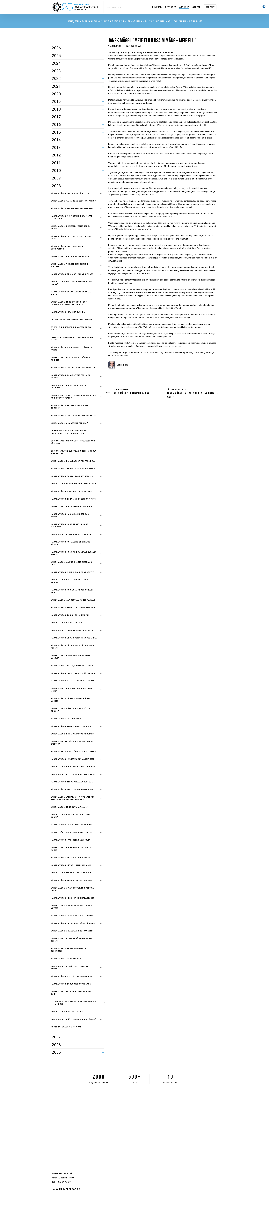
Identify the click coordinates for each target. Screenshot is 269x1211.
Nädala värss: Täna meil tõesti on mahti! (73, 499)
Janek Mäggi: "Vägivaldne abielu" (69, 623)
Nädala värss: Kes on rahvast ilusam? (72, 880)
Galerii (196, 7)
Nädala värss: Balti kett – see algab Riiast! (71, 237)
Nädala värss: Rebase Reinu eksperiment (73, 209)
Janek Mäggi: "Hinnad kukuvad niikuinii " (72, 734)
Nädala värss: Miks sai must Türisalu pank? (71, 348)
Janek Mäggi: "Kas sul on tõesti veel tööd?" (71, 816)
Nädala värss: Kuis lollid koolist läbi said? (72, 591)
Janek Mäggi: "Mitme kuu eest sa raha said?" (71, 993)
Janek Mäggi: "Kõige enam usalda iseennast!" (69, 386)
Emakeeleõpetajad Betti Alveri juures (71, 832)
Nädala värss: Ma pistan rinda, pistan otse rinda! (72, 217)
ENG (114, 8)
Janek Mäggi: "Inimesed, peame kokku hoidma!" (70, 227)
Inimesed (156, 7)
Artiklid (184, 7)
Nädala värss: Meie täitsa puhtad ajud (72, 976)
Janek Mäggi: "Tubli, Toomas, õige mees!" (72, 630)
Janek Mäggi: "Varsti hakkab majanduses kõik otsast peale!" (73, 396)
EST (108, 8)
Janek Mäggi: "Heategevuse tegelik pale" (73, 534)
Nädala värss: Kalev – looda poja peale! (73, 681)
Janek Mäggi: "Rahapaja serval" (68, 1012)
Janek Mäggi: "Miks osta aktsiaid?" (70, 807)
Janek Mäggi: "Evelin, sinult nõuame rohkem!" (70, 359)
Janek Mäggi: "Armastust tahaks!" (69, 423)
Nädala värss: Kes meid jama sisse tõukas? (69, 407)
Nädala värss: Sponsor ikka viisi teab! (72, 274)
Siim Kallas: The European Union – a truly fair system (73, 452)
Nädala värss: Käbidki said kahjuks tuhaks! (70, 515)
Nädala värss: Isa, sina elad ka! (68, 312)
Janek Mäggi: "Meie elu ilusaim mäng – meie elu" (75, 1003)
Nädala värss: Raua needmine (67, 959)
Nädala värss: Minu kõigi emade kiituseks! (73, 752)
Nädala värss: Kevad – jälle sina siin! (71, 865)
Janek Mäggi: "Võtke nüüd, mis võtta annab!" (70, 710)
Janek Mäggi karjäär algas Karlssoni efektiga (72, 742)
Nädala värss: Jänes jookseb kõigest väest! (71, 700)
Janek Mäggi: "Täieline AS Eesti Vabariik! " (73, 201)
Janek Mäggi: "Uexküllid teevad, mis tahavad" (70, 967)
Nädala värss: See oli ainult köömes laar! (74, 673)
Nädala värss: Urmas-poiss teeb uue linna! (74, 638)
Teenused (170, 7)
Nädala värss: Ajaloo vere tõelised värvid (70, 376)
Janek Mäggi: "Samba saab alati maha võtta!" (71, 907)
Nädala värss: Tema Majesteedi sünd (71, 726)
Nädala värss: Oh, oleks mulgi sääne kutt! (74, 368)
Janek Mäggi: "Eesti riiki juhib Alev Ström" (74, 484)
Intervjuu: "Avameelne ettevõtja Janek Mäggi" (72, 338)
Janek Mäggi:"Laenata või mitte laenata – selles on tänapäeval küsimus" (73, 798)
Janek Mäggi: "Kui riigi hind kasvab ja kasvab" (71, 849)
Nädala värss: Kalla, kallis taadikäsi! (72, 666)
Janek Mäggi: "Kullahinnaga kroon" (70, 256)
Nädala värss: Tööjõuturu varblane (71, 984)
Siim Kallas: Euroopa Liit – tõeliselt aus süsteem (73, 442)
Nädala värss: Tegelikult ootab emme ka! (73, 608)
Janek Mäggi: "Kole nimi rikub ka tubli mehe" (71, 689)
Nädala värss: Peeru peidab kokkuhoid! (72, 789)
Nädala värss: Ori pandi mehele (68, 719)
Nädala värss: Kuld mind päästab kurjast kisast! (73, 553)
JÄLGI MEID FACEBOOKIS (66, 1189)
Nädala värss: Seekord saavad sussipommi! (67, 247)
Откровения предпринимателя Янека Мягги (71, 328)
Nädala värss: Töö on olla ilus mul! (70, 615)
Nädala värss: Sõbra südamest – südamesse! (68, 950)
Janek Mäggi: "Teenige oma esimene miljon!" (69, 265)
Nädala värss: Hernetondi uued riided (71, 825)
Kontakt (210, 7)
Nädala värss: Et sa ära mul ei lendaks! (72, 916)
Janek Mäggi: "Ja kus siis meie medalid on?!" (71, 563)
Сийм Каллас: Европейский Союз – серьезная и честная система (70, 432)
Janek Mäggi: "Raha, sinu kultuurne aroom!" (70, 581)
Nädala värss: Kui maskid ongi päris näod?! (70, 543)
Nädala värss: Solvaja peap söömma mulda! (71, 293)
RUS (119, 8)
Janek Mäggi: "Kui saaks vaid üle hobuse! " (73, 767)
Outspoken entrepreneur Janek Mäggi (71, 320)
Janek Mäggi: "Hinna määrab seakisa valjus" (71, 657)
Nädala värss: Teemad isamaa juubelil (72, 782)
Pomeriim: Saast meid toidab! (66, 1027)
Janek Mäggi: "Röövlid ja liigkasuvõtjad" (73, 1019)
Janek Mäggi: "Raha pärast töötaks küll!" (73, 461)
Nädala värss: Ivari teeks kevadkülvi (71, 840)
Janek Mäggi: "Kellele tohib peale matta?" (74, 774)
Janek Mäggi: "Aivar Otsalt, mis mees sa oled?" (72, 889)
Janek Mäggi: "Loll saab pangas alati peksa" (71, 283)
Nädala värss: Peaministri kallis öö (71, 858)
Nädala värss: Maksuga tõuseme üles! (71, 491)
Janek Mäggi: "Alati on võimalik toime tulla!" (71, 940)
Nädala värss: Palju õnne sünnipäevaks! (73, 923)
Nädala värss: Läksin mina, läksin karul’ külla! (73, 647)
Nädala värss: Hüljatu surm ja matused (72, 759)
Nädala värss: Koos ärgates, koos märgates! (69, 525)
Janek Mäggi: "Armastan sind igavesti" (72, 931)
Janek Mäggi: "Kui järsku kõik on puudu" (72, 507)
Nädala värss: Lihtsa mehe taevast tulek (73, 416)
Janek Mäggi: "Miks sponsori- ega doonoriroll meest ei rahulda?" (69, 303)
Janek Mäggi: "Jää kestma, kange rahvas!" (73, 600)
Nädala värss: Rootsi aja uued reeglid (72, 476)
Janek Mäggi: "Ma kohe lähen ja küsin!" (72, 873)
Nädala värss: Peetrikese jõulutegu (70, 193)
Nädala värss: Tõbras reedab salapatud (73, 469)
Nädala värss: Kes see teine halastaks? (72, 898)
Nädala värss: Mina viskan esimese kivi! (72, 572)
